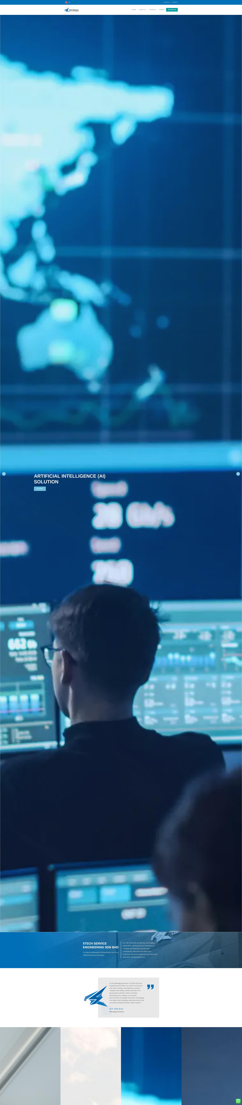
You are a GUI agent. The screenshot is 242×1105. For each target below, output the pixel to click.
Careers (175, 2)
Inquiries (166, 2)
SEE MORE (40, 485)
